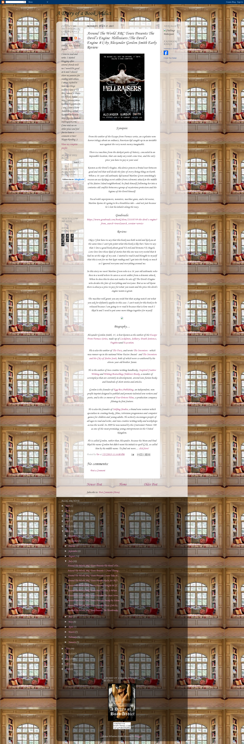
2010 (67, 669)
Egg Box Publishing (123, 389)
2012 (67, 659)
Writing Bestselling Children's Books (122, 374)
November (73, 541)
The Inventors (140, 350)
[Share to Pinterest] (149, 454)
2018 (67, 516)
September (73, 551)
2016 (67, 526)
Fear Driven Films (125, 397)
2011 (67, 664)
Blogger (138, 736)
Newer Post (94, 485)
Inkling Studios (120, 409)
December (73, 536)
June (70, 616)
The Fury (117, 350)
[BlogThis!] (141, 454)
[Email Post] (132, 454)
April (71, 627)
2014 (67, 648)
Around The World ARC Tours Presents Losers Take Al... (93, 575)
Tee (78, 38)
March (71, 632)
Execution (128, 342)
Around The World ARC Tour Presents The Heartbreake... (93, 610)
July (70, 561)
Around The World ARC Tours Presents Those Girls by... (93, 605)
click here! (144, 448)
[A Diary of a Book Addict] (122, 720)
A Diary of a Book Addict (83, 13)
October (72, 546)
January (72, 642)
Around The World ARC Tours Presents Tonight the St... (93, 585)
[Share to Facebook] (146, 454)
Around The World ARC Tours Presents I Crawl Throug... (94, 570)
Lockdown (125, 338)
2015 (67, 531)
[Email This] (138, 454)
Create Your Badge (170, 58)
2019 (67, 511)
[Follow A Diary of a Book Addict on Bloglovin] (73, 180)
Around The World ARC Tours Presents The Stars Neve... (93, 595)
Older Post (150, 485)
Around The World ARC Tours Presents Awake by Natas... (94, 600)
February (72, 637)
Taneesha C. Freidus (171, 48)
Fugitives (114, 342)
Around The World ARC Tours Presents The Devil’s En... (94, 565)
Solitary (135, 338)
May (70, 622)
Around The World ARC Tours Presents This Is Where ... (93, 590)
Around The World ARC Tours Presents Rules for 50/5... (93, 580)
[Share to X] (143, 454)
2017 (67, 521)
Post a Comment (97, 470)
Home (123, 485)
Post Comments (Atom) (109, 492)
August (71, 556)
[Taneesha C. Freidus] (166, 54)
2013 (67, 654)
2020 (67, 506)
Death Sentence (148, 338)
